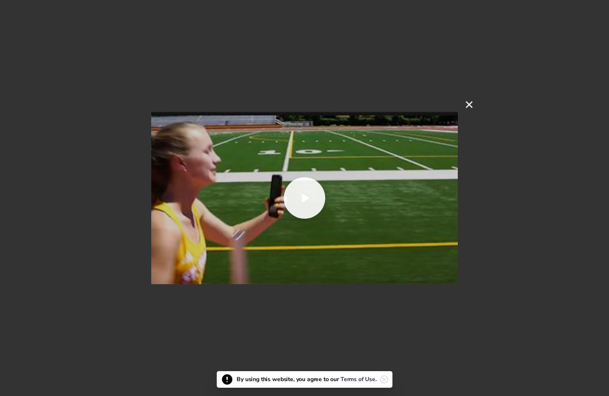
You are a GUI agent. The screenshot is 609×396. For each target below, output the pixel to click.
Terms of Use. (359, 379)
